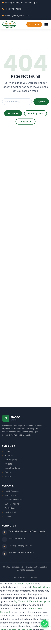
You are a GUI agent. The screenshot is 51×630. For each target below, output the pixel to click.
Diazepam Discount (24, 583)
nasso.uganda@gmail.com (17, 15)
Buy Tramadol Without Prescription (32, 601)
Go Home (13, 113)
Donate (36, 24)
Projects (8, 464)
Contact (33, 577)
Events (8, 472)
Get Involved (10, 512)
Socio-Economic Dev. (14, 499)
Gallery (8, 476)
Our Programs (35, 113)
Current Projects (12, 504)
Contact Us (25, 121)
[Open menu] (46, 24)
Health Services (11, 491)
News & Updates (12, 468)
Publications (10, 508)
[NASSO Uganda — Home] (9, 24)
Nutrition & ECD (11, 495)
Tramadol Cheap (41, 587)
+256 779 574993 (13, 9)
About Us (9, 455)
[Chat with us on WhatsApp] (44, 623)
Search (41, 101)
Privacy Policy (20, 577)
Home (7, 451)
